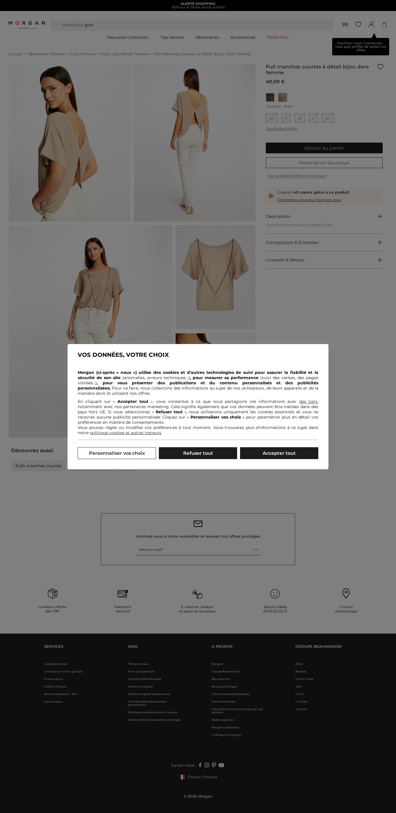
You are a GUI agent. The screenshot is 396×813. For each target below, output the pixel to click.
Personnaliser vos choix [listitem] (117, 453)
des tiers (308, 401)
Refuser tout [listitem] (198, 453)
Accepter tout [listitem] (279, 453)
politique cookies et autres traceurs (125, 432)
